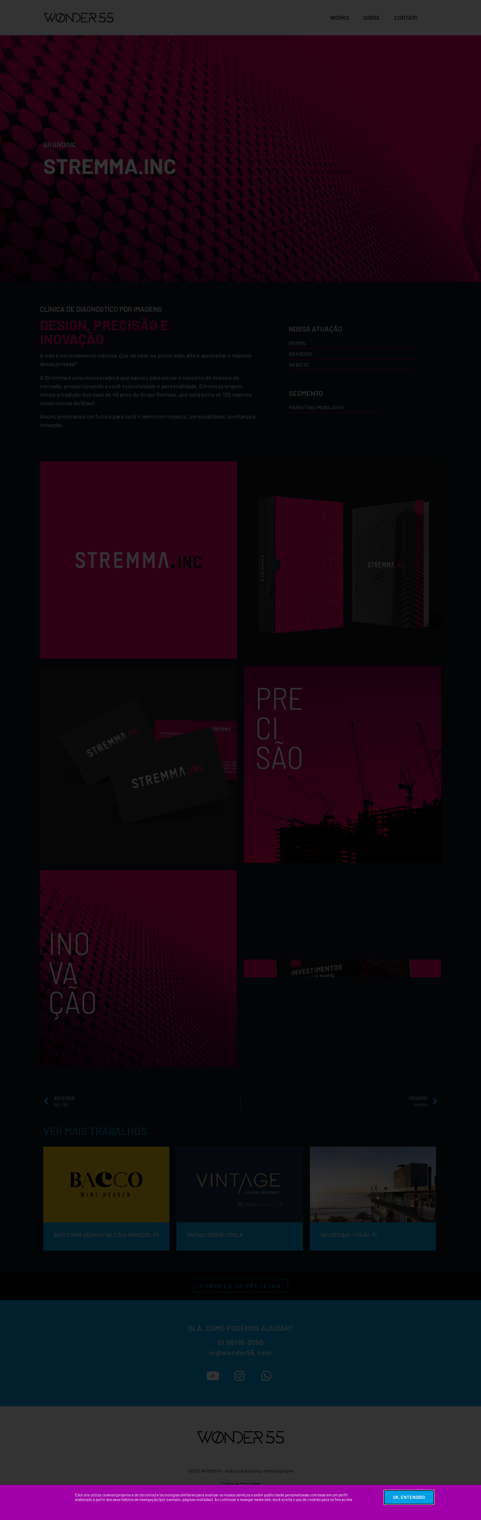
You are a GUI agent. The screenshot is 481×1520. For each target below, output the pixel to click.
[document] (240, 760)
